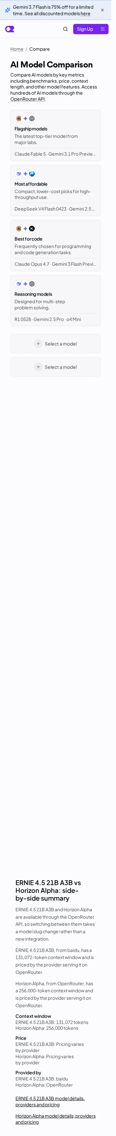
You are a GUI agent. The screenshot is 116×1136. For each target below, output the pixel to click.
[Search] (65, 29)
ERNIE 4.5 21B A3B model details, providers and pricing (50, 1101)
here (86, 13)
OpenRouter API (27, 99)
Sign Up (85, 29)
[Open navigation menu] (103, 29)
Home (17, 49)
